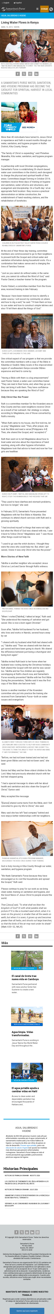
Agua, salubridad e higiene (24, 968)
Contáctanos (36, 1258)
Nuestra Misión (14, 1256)
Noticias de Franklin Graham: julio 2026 (21, 1189)
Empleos (24, 1256)
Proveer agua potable (28, 1145)
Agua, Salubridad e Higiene (13, 15)
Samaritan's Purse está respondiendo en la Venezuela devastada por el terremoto (27, 1196)
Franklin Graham (35, 1256)
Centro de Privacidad (30, 1254)
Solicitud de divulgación (12, 1254)
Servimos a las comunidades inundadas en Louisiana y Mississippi (27, 1204)
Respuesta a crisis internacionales (27, 1024)
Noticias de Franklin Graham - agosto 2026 (22, 1175)
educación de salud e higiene (17, 1148)
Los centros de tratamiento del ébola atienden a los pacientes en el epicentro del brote (27, 1182)
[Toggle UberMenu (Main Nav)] (37, 9)
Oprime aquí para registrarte (27, 1311)
